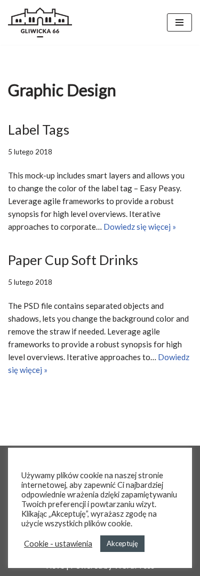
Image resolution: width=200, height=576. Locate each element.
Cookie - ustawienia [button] (58, 543)
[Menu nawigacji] (179, 22)
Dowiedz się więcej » (139, 226)
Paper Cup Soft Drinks (73, 260)
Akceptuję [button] (122, 543)
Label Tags (38, 129)
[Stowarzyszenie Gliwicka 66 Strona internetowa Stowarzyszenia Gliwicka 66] (40, 22)
